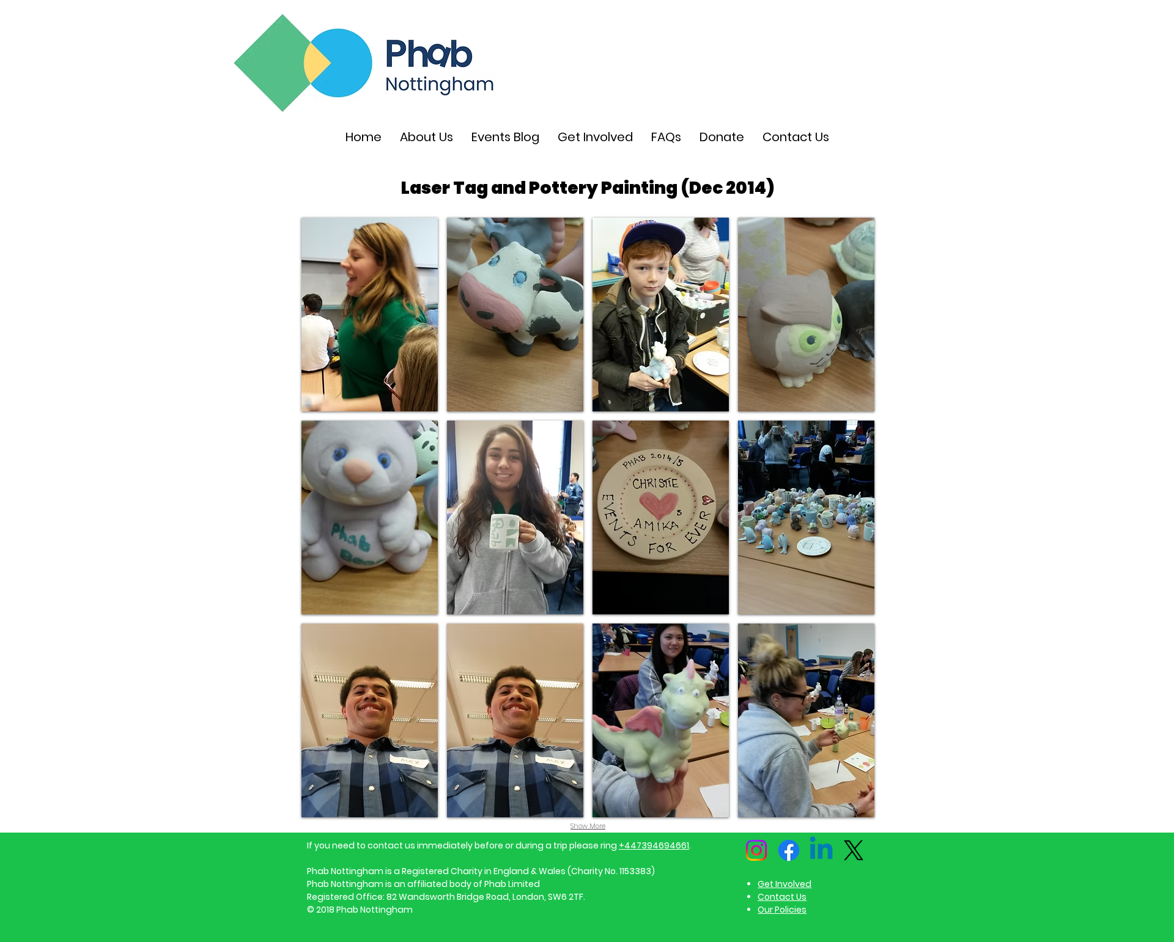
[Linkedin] (821, 850)
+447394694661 (654, 845)
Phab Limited (512, 884)
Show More (587, 826)
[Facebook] (789, 850)
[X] (854, 850)
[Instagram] (756, 850)
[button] (369, 314)
